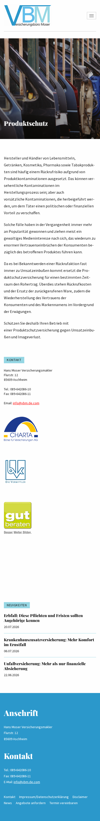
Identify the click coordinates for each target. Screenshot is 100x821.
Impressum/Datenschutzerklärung (44, 797)
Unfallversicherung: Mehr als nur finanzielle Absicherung (45, 666)
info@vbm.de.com (26, 403)
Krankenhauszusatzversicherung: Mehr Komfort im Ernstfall (49, 642)
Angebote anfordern (31, 803)
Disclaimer (80, 797)
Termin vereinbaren (64, 803)
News (8, 803)
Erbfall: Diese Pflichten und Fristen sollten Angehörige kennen (43, 618)
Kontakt (9, 797)
